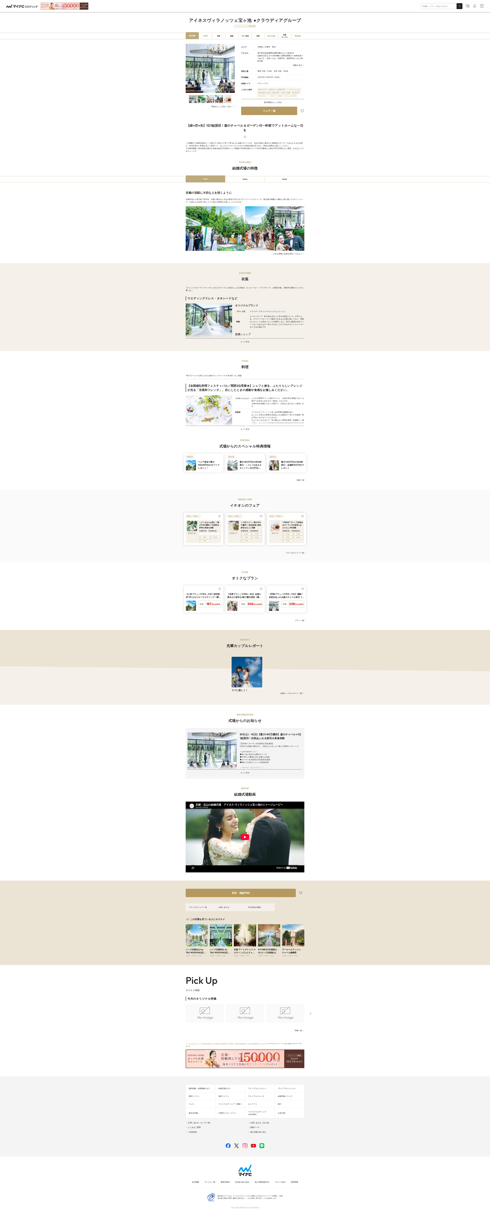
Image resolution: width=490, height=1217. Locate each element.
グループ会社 (280, 1182)
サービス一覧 (209, 1182)
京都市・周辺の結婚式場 (237, 1044)
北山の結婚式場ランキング (257, 1044)
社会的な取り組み (242, 1182)
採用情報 (294, 1182)
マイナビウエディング (193, 1044)
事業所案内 (225, 1182)
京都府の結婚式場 (220, 1044)
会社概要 (195, 1182)
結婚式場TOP (207, 1044)
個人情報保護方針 (262, 1182)
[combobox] (438, 6)
